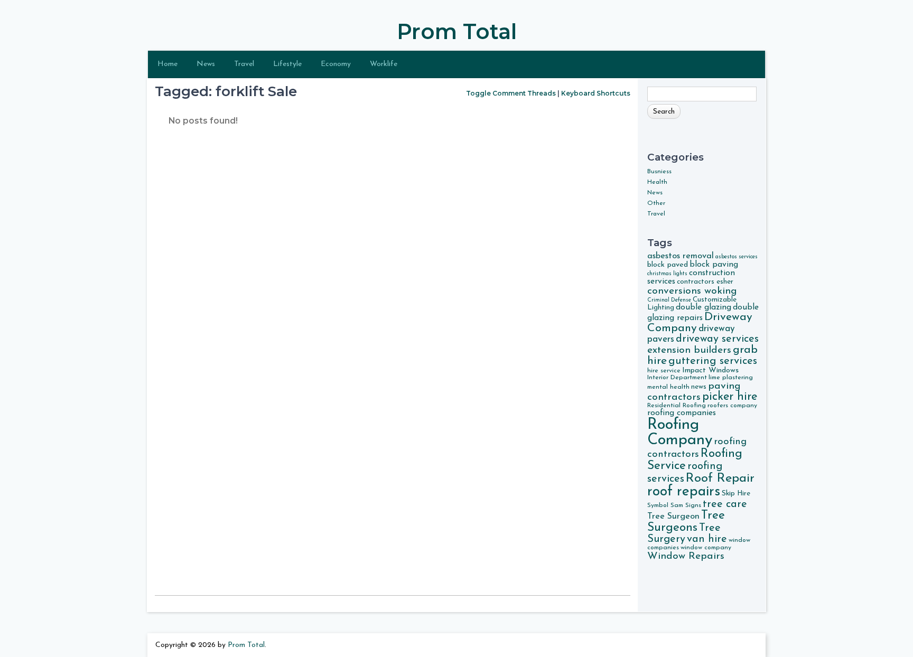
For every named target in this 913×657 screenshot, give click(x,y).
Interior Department (677, 377)
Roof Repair (720, 478)
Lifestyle (287, 64)
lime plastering (731, 377)
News (206, 64)
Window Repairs (685, 556)
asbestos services (736, 257)
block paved (667, 265)
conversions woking (692, 291)
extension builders (689, 350)
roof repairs (683, 492)
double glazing (703, 307)
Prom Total (457, 31)
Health (657, 182)
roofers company (732, 405)
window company (706, 548)
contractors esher (705, 281)
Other (656, 203)
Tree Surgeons (686, 522)
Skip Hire (736, 493)
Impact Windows (710, 370)
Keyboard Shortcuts (595, 93)
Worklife (383, 64)
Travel (244, 64)
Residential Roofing (676, 405)
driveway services (717, 339)
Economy (336, 64)
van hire (707, 539)
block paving (714, 264)
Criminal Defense (669, 300)
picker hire (729, 396)
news (698, 386)
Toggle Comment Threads (511, 93)
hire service (664, 371)
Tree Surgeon (673, 516)
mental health (668, 387)
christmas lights (667, 274)
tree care (725, 504)
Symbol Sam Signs (674, 505)
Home (167, 64)
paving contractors (694, 391)
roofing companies (681, 413)
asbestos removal (680, 256)
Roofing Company (679, 432)
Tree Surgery (684, 534)
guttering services (712, 361)
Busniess (659, 171)
